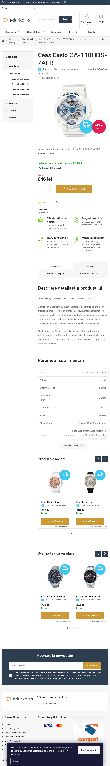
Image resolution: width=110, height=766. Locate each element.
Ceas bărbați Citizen (20, 89)
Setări (16, 761)
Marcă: (43, 209)
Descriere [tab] (55, 266)
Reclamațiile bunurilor (14, 736)
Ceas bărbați (14, 73)
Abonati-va (92, 665)
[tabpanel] (55, 497)
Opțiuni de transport (51, 168)
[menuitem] (13, 32)
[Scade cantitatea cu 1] (50, 191)
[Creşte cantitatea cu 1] (50, 187)
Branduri (13, 117)
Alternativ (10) (54, 274)
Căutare (66, 19)
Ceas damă (14, 66)
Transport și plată (12, 728)
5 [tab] (78, 628)
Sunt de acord (88, 750)
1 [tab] (71, 533)
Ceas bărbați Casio (20, 79)
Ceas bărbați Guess (20, 94)
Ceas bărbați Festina (21, 84)
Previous (98, 459)
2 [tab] (74, 533)
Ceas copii (13, 103)
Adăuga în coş (76, 189)
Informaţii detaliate (46, 153)
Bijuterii (12, 110)
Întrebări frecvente (13, 741)
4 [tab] (75, 628)
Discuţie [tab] (90, 266)
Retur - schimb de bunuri (16, 732)
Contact (5, 8)
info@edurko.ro (49, 703)
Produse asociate (89, 274)
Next (105, 459)
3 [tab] (73, 628)
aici (18, 754)
